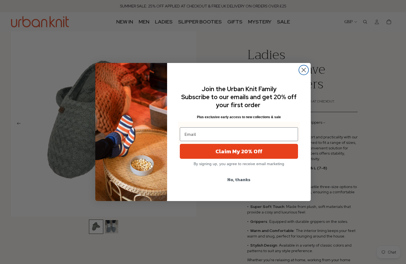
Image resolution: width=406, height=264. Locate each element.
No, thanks (239, 179)
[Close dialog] (304, 70)
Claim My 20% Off (238, 151)
